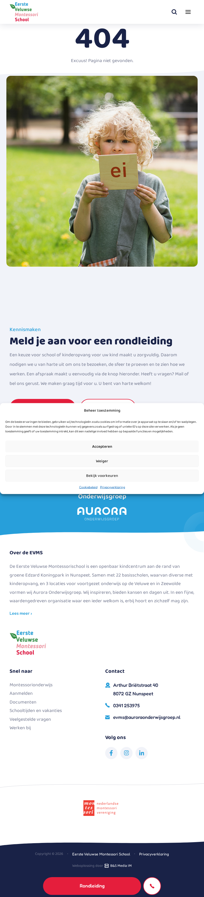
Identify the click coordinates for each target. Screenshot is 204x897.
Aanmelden (21, 693)
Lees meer (20, 613)
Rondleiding (92, 886)
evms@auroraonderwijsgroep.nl (146, 717)
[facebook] (111, 753)
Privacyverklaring (112, 487)
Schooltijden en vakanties (36, 710)
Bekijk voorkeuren (102, 475)
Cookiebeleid (88, 487)
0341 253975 (126, 705)
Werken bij (20, 728)
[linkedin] (141, 753)
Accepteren (102, 446)
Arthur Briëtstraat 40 (135, 689)
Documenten (23, 702)
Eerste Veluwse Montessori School (101, 854)
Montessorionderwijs (31, 685)
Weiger (102, 461)
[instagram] (126, 753)
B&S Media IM (120, 866)
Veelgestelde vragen (30, 719)
